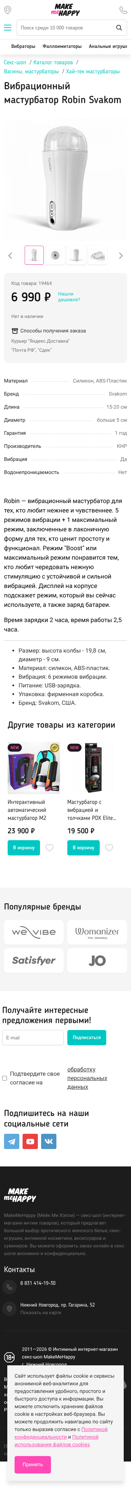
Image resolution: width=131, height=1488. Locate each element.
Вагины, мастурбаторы (31, 72)
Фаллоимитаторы (62, 46)
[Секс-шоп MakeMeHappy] (65, 10)
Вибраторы (23, 46)
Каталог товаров (53, 63)
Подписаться (87, 1037)
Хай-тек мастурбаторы (93, 72)
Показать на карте (40, 1313)
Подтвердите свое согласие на (58, 1078)
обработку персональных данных (87, 1078)
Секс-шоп (15, 63)
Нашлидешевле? (69, 297)
